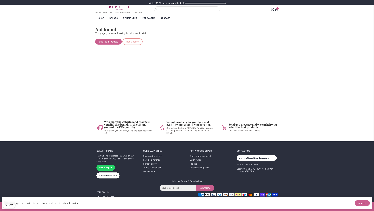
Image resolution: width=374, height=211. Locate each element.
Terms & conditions (152, 167)
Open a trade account (200, 156)
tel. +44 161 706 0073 (247, 164)
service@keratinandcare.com (254, 158)
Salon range (195, 160)
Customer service (108, 175)
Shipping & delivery (152, 156)
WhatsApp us (105, 167)
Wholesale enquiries (199, 167)
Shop (101, 18)
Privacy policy (150, 163)
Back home (132, 41)
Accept (362, 203)
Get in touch (149, 171)
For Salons (148, 18)
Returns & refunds (151, 160)
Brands (113, 18)
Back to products (108, 41)
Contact (165, 18)
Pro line (193, 163)
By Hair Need (130, 18)
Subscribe (205, 187)
